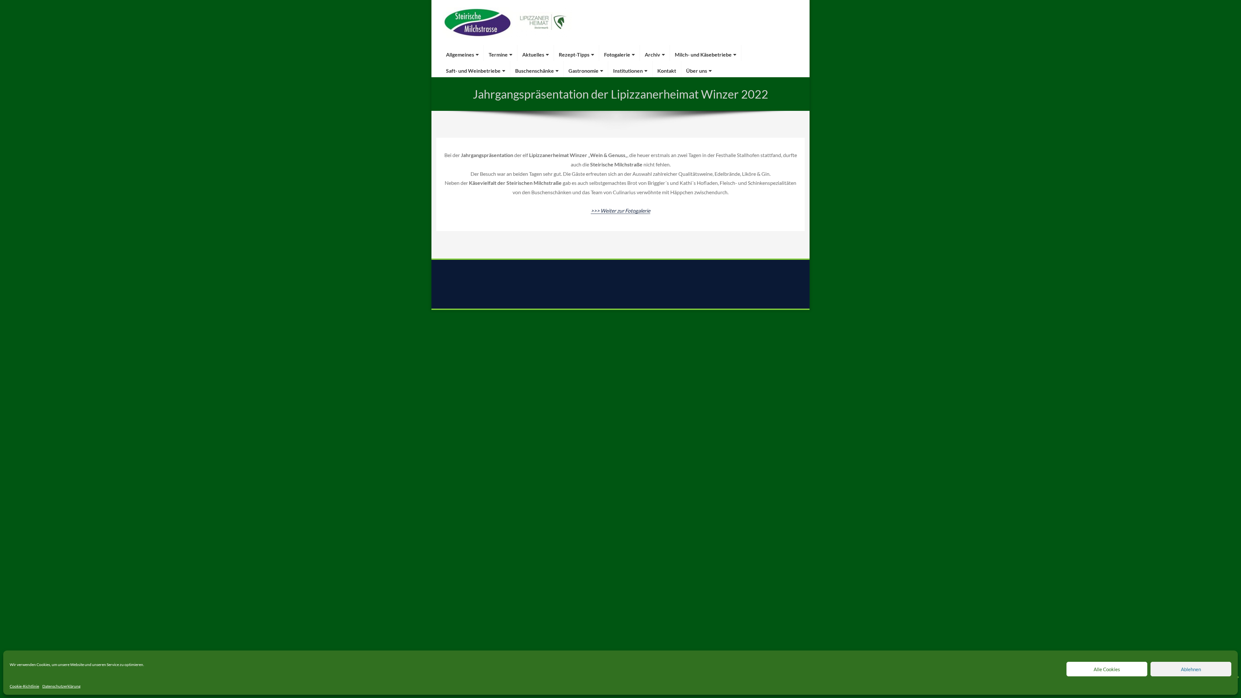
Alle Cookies (1107, 669)
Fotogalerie (617, 54)
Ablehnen (1191, 669)
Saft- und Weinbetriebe (473, 71)
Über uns (696, 71)
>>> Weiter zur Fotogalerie (620, 210)
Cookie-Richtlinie (24, 686)
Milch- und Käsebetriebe (703, 54)
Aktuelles (533, 54)
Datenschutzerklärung (61, 686)
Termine (498, 54)
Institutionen (628, 71)
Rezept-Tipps (574, 54)
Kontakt (666, 71)
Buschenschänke (534, 71)
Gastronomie (583, 71)
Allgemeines (460, 54)
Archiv (652, 54)
